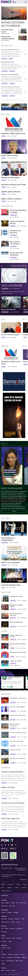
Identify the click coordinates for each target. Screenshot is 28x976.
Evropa (13, 903)
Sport (4, 631)
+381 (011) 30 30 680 (6, 868)
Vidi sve (14, 511)
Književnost (20, 928)
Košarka (8, 938)
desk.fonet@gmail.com (20, 868)
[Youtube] (12, 845)
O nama (16, 887)
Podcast (6, 672)
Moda (8, 948)
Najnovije (7, 45)
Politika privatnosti (6, 891)
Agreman (3, 954)
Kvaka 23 (16, 954)
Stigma (3, 964)
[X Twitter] (16, 845)
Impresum (24, 887)
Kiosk (2, 961)
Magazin (6, 694)
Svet (3, 319)
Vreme (18, 922)
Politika (5, 114)
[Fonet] (8, 2)
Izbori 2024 (4, 906)
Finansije (9, 912)
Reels (4, 443)
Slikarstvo (3, 931)
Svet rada (3, 919)
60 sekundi (10, 957)
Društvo (6, 592)
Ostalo (10, 941)
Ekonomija (7, 206)
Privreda (3, 912)
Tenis (13, 938)
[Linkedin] (1, 845)
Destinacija (17, 957)
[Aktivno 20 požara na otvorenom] (14, 13)
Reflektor (24, 957)
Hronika (5, 767)
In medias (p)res (10, 961)
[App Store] (13, 849)
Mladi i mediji (19, 961)
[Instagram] (5, 845)
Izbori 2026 (12, 906)
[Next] (26, 319)
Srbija (4, 346)
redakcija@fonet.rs (22, 870)
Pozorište (12, 928)
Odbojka (19, 938)
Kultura (5, 518)
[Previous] (23, 319)
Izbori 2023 (23, 903)
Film (2, 928)
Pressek (22, 954)
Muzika (6, 928)
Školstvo (17, 919)
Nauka (23, 919)
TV (2, 266)
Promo (13, 970)
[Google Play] (4, 849)
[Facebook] (8, 845)
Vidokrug (10, 954)
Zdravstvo (11, 919)
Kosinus (3, 957)
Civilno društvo (5, 922)
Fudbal (3, 938)
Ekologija (15, 912)
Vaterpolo (4, 941)
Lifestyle (3, 948)
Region (7, 903)
